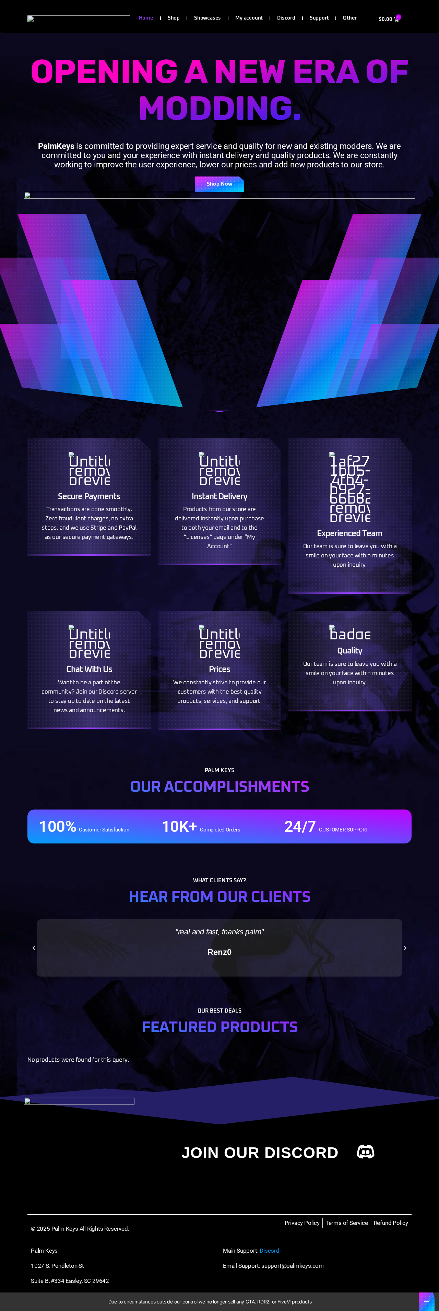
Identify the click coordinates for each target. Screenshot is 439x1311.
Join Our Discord (260, 1152)
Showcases (207, 18)
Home (146, 18)
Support (319, 18)
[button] (34, 948)
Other (350, 18)
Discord (286, 18)
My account (249, 18)
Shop (174, 18)
